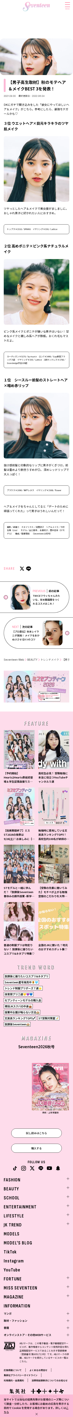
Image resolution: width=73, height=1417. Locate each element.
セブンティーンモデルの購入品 (23, 1000)
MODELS (12, 1234)
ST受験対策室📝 (48, 1018)
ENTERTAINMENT (20, 1207)
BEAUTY (32, 659)
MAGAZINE (14, 1297)
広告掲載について (13, 1370)
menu (67, 9)
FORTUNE (13, 1279)
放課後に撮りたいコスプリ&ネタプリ (26, 976)
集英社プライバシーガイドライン (20, 1375)
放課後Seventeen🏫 (17, 1024)
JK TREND (13, 1225)
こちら (22, 1361)
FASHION (12, 1180)
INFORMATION (17, 1306)
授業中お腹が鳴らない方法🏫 (22, 1012)
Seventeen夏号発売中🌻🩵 (21, 982)
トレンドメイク (50, 659)
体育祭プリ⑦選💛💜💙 (19, 994)
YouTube (12, 1270)
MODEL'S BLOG (18, 1243)
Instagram (14, 1261)
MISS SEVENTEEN (20, 1288)
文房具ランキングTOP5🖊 (20, 1018)
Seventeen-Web (14, 659)
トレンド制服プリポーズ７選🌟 (23, 988)
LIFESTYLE (14, 1216)
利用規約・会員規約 (14, 1380)
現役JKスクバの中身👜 (18, 1006)
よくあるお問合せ (38, 1370)
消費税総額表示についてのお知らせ (50, 1380)
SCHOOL (12, 1198)
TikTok (10, 1252)
